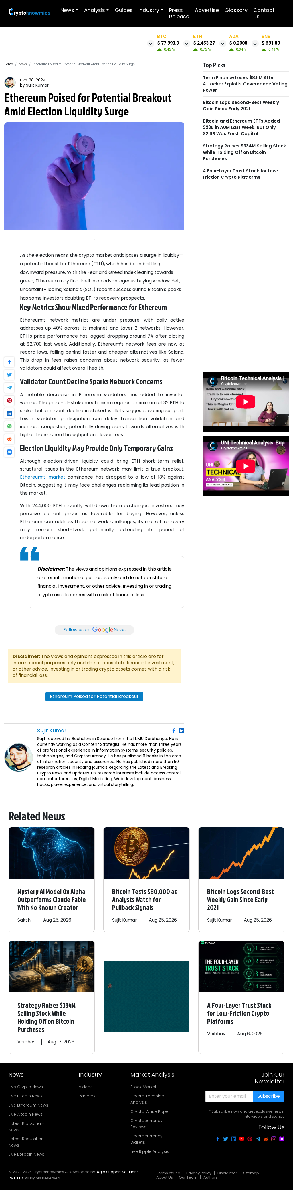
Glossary (236, 10)
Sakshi (24, 920)
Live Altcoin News (26, 1114)
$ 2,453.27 (204, 43)
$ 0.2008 (238, 43)
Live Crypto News (26, 1087)
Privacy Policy (198, 1173)
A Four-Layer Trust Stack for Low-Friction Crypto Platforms (241, 174)
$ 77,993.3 (168, 43)
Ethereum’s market (42, 477)
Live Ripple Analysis (149, 1151)
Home (8, 64)
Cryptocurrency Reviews (146, 1124)
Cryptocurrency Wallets (146, 1139)
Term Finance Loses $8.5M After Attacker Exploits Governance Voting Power (245, 84)
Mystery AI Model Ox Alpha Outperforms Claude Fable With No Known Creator (51, 899)
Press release (179, 13)
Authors (210, 1177)
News (67, 10)
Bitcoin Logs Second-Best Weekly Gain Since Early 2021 (241, 105)
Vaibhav (26, 1041)
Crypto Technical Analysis (147, 1099)
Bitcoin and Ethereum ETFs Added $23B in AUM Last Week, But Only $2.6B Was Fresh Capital (241, 127)
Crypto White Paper (150, 1111)
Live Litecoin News (26, 1154)
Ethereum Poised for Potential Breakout (94, 696)
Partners (87, 1096)
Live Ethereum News (28, 1105)
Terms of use (168, 1173)
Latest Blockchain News (26, 1127)
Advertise (207, 10)
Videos (86, 1087)
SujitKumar (37, 85)
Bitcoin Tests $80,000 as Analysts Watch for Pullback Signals (144, 899)
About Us (164, 1177)
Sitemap (251, 1173)
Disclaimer (227, 1173)
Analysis (94, 10)
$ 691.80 (271, 43)
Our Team (188, 1177)
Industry (148, 10)
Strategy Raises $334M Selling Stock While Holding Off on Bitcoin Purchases (244, 152)
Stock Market (143, 1087)
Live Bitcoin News (26, 1096)
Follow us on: (94, 629)
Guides (124, 10)
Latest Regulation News (26, 1142)
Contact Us (263, 13)
